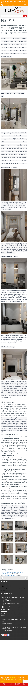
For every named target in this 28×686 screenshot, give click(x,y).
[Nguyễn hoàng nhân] (2, 634)
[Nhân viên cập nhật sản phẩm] (8, 634)
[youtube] (5, 634)
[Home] (14, 10)
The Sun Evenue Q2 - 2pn (8, 575)
